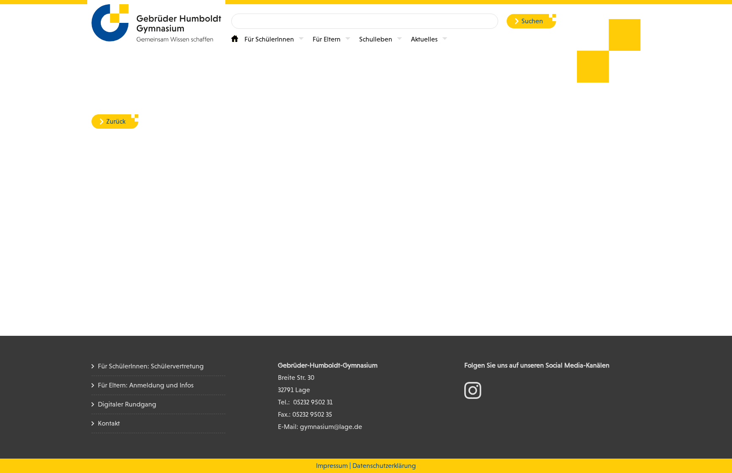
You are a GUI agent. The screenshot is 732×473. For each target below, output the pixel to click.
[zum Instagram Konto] (472, 389)
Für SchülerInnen (269, 39)
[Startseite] (234, 38)
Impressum (332, 465)
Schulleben (375, 39)
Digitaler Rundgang (127, 404)
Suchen (532, 21)
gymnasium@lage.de (331, 426)
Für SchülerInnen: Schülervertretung (151, 366)
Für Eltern (327, 39)
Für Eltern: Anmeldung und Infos (146, 385)
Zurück (115, 121)
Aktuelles (424, 39)
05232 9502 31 (313, 402)
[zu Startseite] (156, 22)
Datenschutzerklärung (384, 465)
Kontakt (109, 423)
